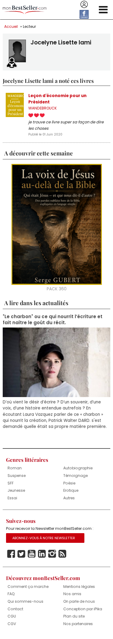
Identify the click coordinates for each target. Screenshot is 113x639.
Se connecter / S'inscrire (84, 4)
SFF (11, 483)
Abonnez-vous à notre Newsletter (43, 538)
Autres (69, 497)
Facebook (11, 554)
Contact (15, 608)
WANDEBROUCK (42, 108)
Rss (62, 554)
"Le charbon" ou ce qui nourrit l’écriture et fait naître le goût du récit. (52, 320)
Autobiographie (78, 468)
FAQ (11, 593)
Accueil (11, 26)
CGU (12, 616)
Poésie (69, 483)
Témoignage (75, 475)
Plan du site (74, 616)
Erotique (70, 490)
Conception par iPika (82, 608)
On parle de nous (79, 601)
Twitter (21, 554)
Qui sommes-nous (25, 601)
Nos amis (72, 593)
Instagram (52, 554)
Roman (15, 468)
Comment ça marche (28, 586)
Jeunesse (16, 490)
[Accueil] (24, 10)
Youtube (31, 554)
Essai (12, 497)
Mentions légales (79, 586)
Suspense (17, 475)
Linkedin (41, 554)
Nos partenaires (78, 623)
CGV (12, 623)
